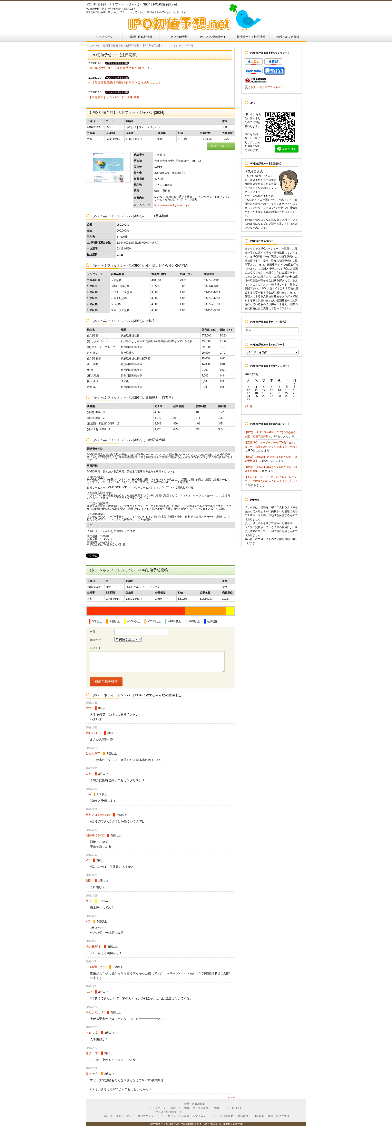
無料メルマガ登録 (287, 36)
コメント (95, 647)
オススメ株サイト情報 (206, 1107)
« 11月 (248, 406)
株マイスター (200, 1115)
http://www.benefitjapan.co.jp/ (171, 205)
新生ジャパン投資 (178, 1115)
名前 (93, 631)
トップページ (104, 36)
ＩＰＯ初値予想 (178, 36)
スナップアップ (125, 1115)
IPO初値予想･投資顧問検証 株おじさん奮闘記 (191, 1123)
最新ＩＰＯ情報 (179, 1107)
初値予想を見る (221, 146)
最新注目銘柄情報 (140, 36)
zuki (233, 1097)
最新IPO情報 (132, 45)
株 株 (108, 1115)
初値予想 (95, 640)
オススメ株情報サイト (214, 36)
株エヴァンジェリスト (151, 1115)
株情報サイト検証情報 (251, 36)
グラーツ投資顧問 (222, 1115)
